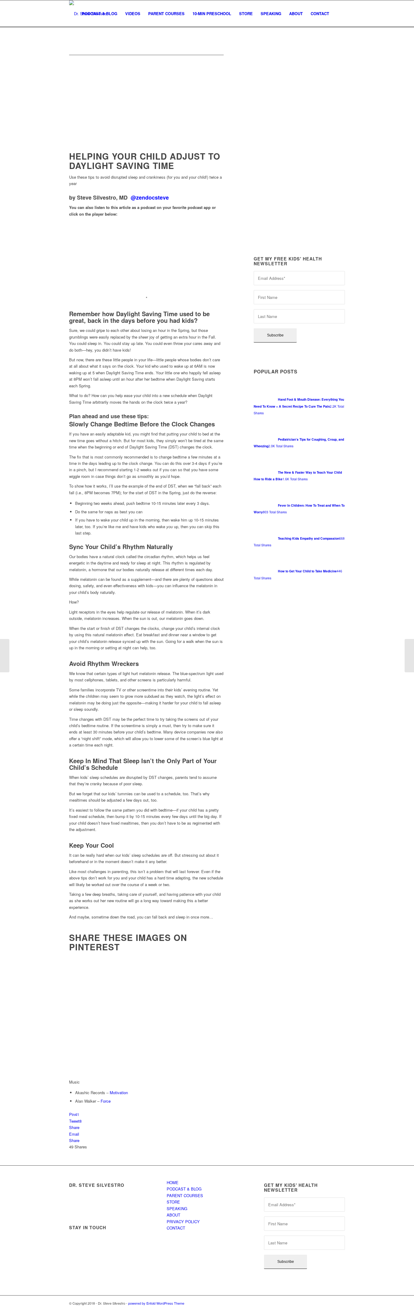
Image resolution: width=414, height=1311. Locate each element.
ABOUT (173, 1215)
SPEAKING (177, 1208)
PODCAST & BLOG (184, 1189)
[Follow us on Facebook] (76, 1240)
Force (106, 1101)
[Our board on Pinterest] (108, 1240)
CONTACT (176, 1228)
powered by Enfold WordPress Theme (156, 1303)
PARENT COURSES (185, 1195)
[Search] (339, 13)
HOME (173, 1182)
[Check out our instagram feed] (76, 1256)
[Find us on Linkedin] (124, 1240)
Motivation (119, 1092)
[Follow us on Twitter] (92, 1240)
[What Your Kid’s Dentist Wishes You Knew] (4, 655)
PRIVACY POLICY (183, 1221)
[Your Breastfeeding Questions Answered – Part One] (409, 655)
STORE (173, 1202)
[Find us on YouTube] (140, 1240)
